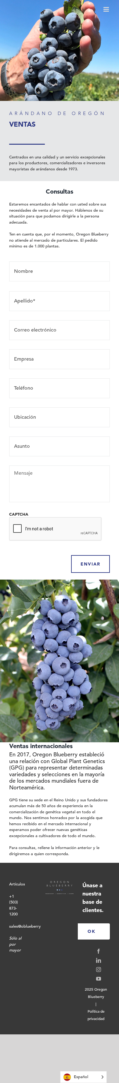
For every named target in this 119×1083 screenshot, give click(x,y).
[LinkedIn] (98, 960)
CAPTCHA (18, 514)
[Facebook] (98, 951)
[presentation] (55, 529)
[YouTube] (98, 978)
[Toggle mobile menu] (106, 9)
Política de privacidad (96, 1015)
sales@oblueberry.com (29, 926)
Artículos (17, 884)
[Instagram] (98, 969)
